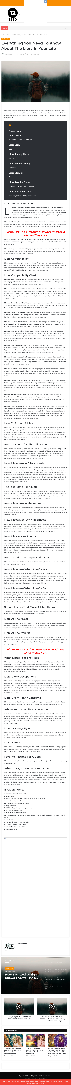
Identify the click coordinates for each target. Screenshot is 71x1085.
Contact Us (34, 1078)
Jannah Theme (7, 1081)
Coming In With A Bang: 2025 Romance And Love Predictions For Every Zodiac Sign (34, 1051)
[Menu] (2, 15)
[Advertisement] (35, 11)
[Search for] (69, 15)
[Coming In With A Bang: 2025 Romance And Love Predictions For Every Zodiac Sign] (35, 1040)
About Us (27, 1078)
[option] (35, 975)
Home (4, 35)
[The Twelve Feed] (13, 14)
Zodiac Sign (10, 35)
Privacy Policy (43, 1078)
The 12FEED (8, 54)
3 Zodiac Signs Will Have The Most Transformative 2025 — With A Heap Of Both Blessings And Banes (38, 28)
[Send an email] (11, 54)
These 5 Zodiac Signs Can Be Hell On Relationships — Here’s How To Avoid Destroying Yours (13, 1051)
